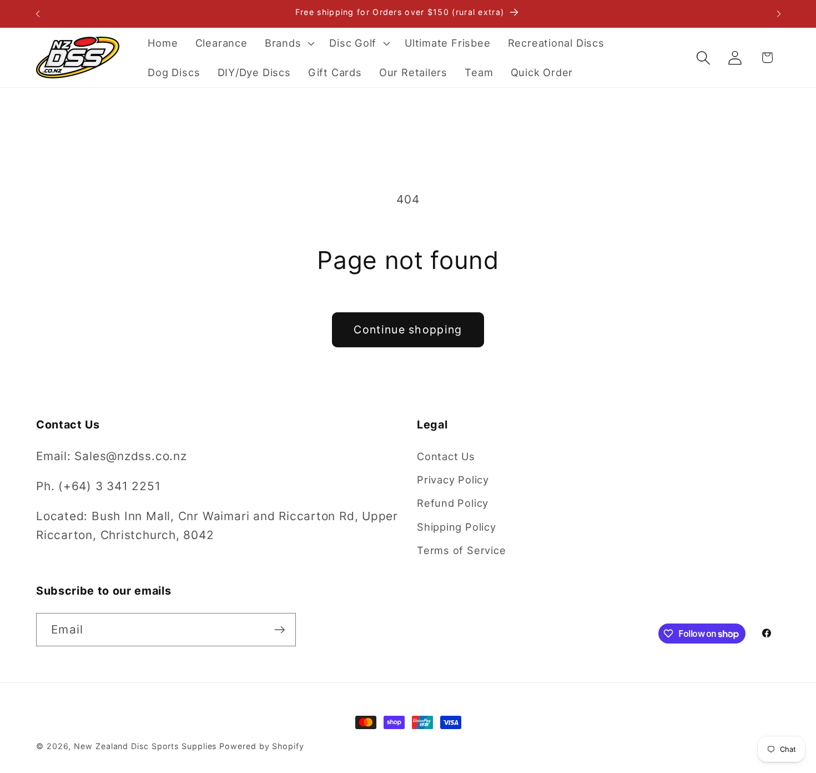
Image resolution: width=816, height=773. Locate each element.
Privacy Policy (453, 479)
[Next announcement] (779, 13)
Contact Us (446, 456)
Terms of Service (461, 550)
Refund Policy (452, 503)
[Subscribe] (279, 630)
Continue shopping (408, 329)
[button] (288, 43)
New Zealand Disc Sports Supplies (145, 746)
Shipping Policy (456, 527)
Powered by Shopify (261, 746)
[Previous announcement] (38, 13)
